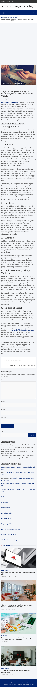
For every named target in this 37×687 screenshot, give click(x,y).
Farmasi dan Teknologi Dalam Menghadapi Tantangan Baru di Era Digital (16, 638)
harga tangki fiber (6, 524)
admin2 (12, 99)
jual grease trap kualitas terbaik (10, 529)
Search (3, 431)
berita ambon (5, 502)
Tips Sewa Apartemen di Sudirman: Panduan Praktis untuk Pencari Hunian (16, 606)
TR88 (3, 489)
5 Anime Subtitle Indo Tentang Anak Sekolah (14, 458)
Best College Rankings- (10, 102)
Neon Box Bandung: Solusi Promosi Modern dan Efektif (18, 445)
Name (3, 401)
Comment (4, 380)
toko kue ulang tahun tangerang (11, 540)
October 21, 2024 (5, 609)
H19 (2, 484)
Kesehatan (4, 635)
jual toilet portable (6, 513)
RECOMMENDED (7, 545)
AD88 (3, 467)
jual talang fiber (6, 518)
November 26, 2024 (6, 576)
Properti (3, 603)
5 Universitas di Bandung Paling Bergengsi (20, 365)
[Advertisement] (18, 42)
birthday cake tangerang (8, 534)
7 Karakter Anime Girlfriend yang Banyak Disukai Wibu (17, 455)
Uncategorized (5, 570)
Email (3, 409)
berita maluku (5, 497)
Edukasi (3, 88)
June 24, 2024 (4, 674)
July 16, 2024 (4, 642)
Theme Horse (12, 684)
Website (3, 417)
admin (14, 576)
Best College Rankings (22, 682)
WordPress (31, 684)
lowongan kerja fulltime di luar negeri (20, 330)
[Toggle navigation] (3, 12)
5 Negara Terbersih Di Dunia (12, 360)
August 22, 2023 (5, 99)
